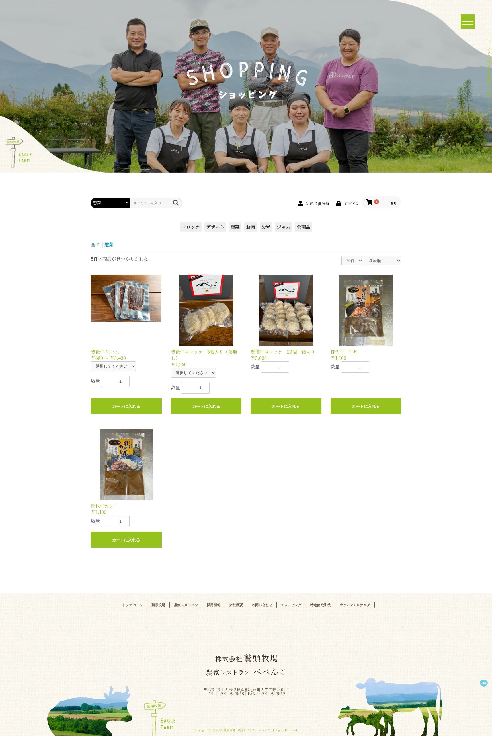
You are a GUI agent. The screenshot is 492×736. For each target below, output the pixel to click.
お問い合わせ (262, 604)
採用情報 (213, 604)
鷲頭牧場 (158, 604)
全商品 (303, 227)
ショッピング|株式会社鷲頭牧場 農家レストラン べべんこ (489, 82)
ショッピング (291, 604)
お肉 (250, 227)
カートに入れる (126, 406)
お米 (265, 227)
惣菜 (235, 227)
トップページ (132, 604)
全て (95, 244)
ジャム (283, 227)
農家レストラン (186, 604)
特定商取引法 (320, 604)
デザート (215, 227)
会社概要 (236, 604)
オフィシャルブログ (355, 604)
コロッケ (191, 227)
